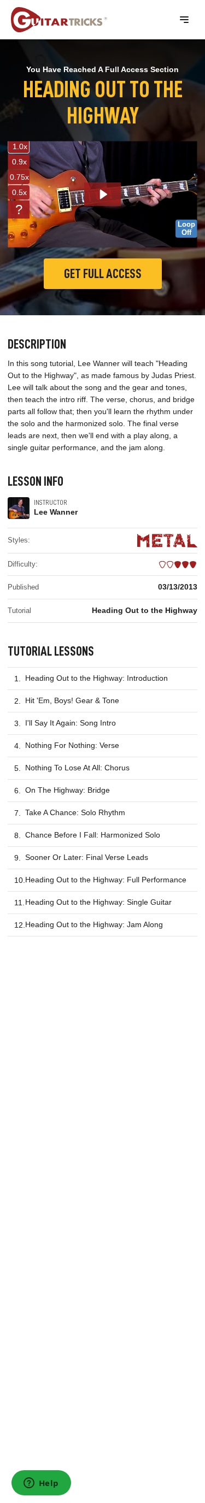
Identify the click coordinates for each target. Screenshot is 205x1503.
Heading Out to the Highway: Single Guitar (98, 902)
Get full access (103, 273)
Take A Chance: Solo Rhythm (75, 812)
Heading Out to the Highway (144, 610)
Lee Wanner (56, 512)
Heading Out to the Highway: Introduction (96, 678)
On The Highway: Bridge (67, 790)
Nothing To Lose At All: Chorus (77, 767)
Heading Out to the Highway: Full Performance (105, 879)
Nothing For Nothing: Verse (72, 745)
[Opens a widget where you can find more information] (41, 1484)
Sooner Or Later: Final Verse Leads (86, 857)
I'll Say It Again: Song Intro (70, 722)
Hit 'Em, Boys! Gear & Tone (72, 700)
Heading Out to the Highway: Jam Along (94, 924)
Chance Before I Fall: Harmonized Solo (92, 834)
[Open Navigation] (184, 20)
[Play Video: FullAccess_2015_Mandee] (102, 194)
